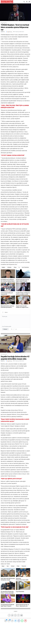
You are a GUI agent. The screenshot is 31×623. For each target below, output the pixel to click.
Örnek (18, 566)
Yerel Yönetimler (25, 267)
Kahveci (12, 566)
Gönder (5, 329)
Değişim (3, 267)
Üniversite (24, 566)
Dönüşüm (9, 267)
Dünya (15, 267)
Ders (8, 566)
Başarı (3, 566)
